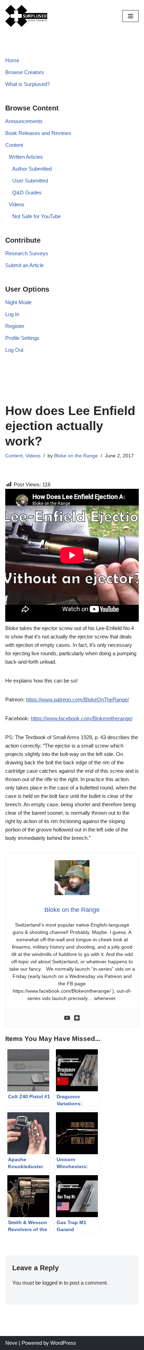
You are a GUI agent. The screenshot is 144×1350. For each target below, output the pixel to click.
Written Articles (26, 157)
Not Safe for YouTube (36, 216)
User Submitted (30, 181)
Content (14, 145)
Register (14, 326)
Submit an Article (24, 265)
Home (12, 60)
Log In (12, 314)
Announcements (24, 121)
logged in (52, 1283)
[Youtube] (67, 1018)
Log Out (14, 350)
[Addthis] (77, 1018)
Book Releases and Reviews (38, 133)
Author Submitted (32, 169)
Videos (16, 204)
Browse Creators (24, 72)
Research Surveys (26, 253)
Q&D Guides (27, 192)
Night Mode (18, 302)
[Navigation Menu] (130, 16)
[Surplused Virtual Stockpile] (26, 16)
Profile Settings (22, 338)
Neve (11, 1343)
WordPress (63, 1343)
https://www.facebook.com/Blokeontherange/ (81, 718)
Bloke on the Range (76, 455)
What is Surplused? (27, 84)
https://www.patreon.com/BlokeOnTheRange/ (77, 699)
